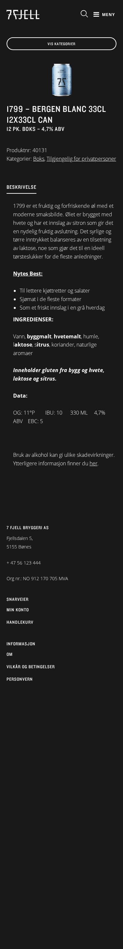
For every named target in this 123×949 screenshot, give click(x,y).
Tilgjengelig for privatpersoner (81, 158)
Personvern (20, 679)
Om (10, 654)
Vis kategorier (61, 43)
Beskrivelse (21, 187)
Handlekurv (20, 622)
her (93, 463)
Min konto (18, 609)
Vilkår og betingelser (31, 666)
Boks (38, 158)
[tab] (61, 192)
